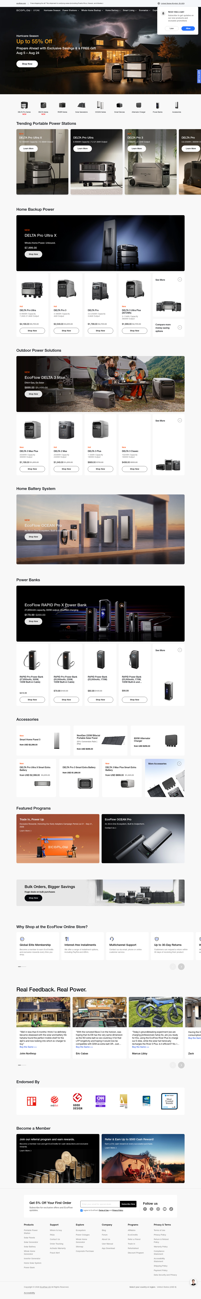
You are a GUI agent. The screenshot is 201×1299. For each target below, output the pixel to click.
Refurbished (133, 1248)
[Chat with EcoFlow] (193, 1282)
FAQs (52, 1235)
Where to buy (56, 1230)
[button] (169, 328)
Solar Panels (29, 1238)
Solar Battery (30, 1247)
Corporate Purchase (85, 1251)
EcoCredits (133, 1235)
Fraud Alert (55, 1253)
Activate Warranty (58, 1248)
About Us (106, 1239)
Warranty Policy (161, 1247)
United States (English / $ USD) (173, 3)
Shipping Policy (160, 1266)
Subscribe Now (128, 1204)
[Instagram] (158, 1209)
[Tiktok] (171, 1209)
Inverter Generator (32, 1258)
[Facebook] (145, 1209)
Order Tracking (56, 1244)
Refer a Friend (134, 1239)
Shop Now (33, 254)
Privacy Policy (117, 1210)
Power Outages (83, 1235)
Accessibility (29, 1293)
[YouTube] (165, 1209)
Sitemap (79, 1247)
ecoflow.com (21, 3)
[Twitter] (151, 1209)
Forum (104, 1235)
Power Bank (29, 1267)
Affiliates (131, 1230)
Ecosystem (81, 1230)
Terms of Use (104, 1210)
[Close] (197, 69)
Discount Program (136, 1253)
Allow (188, 28)
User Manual (107, 1244)
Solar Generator (31, 1242)
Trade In (131, 1244)
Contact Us (55, 1239)
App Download (108, 1248)
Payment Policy (160, 1270)
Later (172, 28)
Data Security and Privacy (165, 1275)
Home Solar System (32, 1263)
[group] (43, 1028)
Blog (104, 1230)
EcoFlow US (45, 1287)
